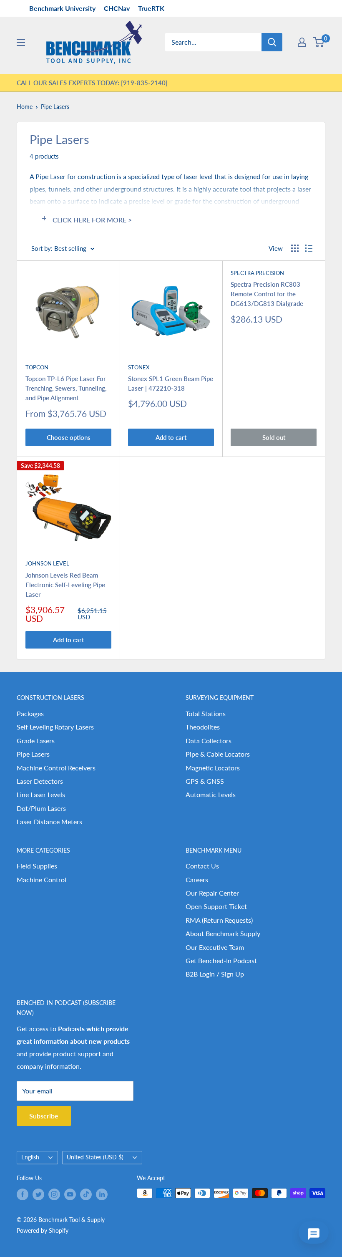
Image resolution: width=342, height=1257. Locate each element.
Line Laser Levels (41, 794)
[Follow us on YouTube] (70, 1194)
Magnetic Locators (213, 768)
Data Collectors (208, 741)
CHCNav (117, 8)
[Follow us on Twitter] (38, 1194)
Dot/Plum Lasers (41, 808)
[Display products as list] (308, 248)
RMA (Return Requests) (219, 920)
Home (25, 106)
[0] (319, 42)
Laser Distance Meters (49, 821)
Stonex (138, 367)
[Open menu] (21, 42)
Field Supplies (37, 866)
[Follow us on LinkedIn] (102, 1194)
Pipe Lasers (55, 106)
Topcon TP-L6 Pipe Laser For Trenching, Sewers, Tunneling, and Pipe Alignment (65, 388)
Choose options (69, 437)
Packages (30, 713)
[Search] (272, 42)
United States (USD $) (95, 1157)
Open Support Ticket (216, 906)
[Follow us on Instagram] (54, 1194)
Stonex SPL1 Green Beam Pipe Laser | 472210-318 (170, 383)
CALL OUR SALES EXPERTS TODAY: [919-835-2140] (92, 82)
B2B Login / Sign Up (215, 974)
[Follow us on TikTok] (86, 1194)
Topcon (36, 367)
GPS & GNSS (205, 781)
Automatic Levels (211, 794)
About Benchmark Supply (223, 933)
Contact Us (202, 866)
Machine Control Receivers (56, 768)
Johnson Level (47, 563)
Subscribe (43, 1116)
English (30, 1157)
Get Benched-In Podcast (221, 960)
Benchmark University (62, 8)
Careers (197, 879)
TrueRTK (151, 8)
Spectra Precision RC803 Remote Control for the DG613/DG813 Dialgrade (267, 294)
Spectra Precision (257, 273)
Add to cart (171, 437)
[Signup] (302, 42)
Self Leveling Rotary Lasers (55, 727)
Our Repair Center (212, 893)
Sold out (273, 437)
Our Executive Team (215, 947)
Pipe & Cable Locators (218, 754)
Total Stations (206, 713)
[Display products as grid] (295, 248)
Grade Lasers (36, 741)
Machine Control (41, 879)
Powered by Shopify (42, 1230)
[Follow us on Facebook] (22, 1194)
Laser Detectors (40, 781)
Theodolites (203, 727)
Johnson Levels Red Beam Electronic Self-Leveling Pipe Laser (65, 584)
